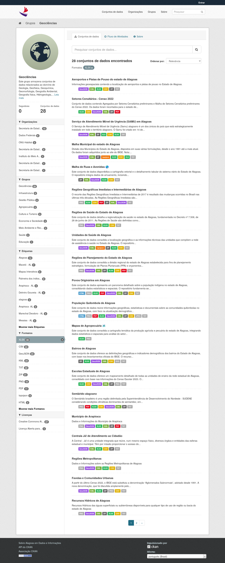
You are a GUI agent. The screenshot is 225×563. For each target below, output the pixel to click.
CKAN (152, 546)
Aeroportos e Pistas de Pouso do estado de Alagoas (104, 79)
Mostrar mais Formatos (32, 408)
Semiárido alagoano (84, 394)
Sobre (164, 11)
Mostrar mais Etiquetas (32, 327)
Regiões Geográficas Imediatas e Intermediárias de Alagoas (109, 189)
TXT (117, 89)
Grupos (152, 11)
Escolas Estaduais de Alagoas (91, 371)
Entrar (201, 2)
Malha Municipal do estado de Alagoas (96, 144)
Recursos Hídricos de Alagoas (91, 500)
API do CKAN (25, 547)
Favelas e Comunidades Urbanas (92, 478)
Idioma (151, 551)
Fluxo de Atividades (117, 36)
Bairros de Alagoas (84, 348)
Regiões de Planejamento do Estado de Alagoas (102, 258)
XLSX (99, 89)
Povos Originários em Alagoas (91, 280)
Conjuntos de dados (112, 11)
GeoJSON (83, 89)
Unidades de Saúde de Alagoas (91, 235)
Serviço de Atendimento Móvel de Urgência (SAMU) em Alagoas (112, 121)
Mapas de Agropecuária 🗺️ (89, 326)
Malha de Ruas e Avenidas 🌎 (90, 167)
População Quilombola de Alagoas (93, 303)
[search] (196, 49)
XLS (103, 134)
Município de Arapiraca (86, 416)
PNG (81, 202)
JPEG (138, 316)
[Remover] (92, 67)
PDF (117, 111)
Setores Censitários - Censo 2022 (92, 99)
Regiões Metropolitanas (86, 458)
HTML (81, 293)
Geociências (48, 23)
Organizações (135, 11)
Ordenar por (157, 61)
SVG (117, 361)
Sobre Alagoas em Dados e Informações (40, 543)
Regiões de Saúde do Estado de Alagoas (97, 212)
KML (92, 89)
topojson (105, 157)
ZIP (111, 89)
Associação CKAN (28, 551)
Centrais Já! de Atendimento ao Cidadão (97, 436)
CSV (106, 89)
